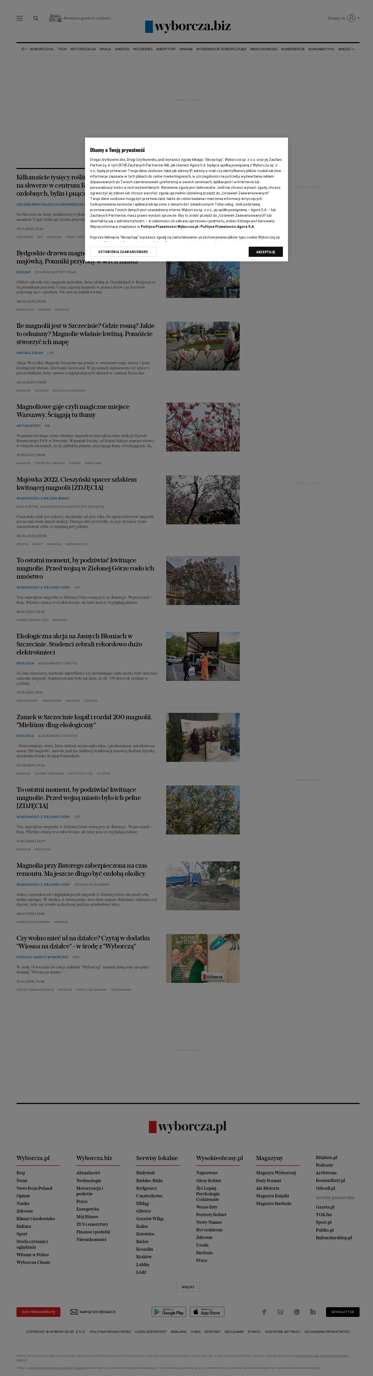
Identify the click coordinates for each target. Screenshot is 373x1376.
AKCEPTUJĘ (265, 252)
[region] (186, 200)
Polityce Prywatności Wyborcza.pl (169, 227)
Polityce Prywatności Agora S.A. (227, 227)
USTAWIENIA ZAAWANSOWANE (123, 252)
